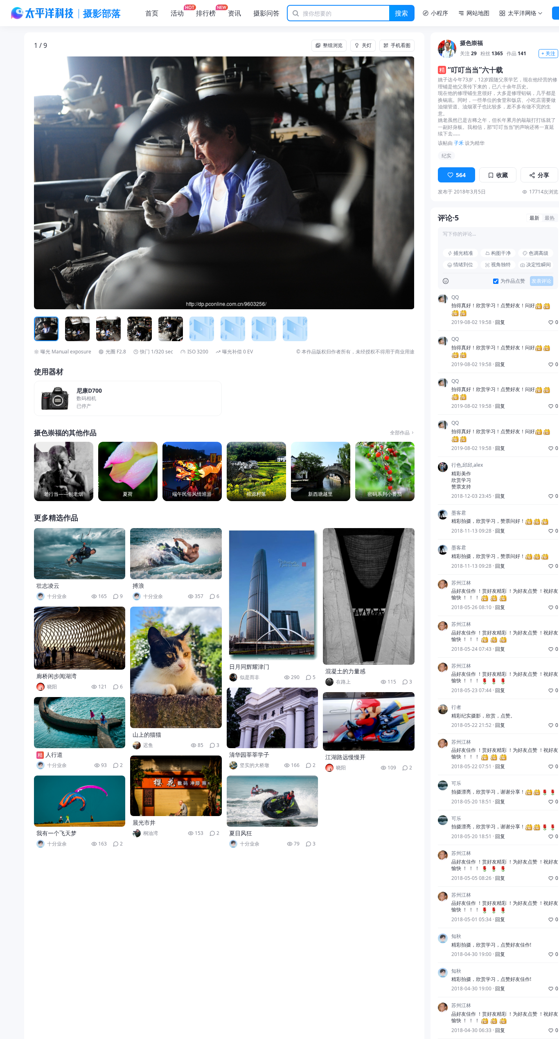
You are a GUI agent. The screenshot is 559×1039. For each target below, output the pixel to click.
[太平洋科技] (42, 13)
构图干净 (501, 253)
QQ (455, 297)
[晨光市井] (176, 786)
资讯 (234, 13)
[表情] (446, 281)
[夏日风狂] (272, 801)
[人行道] (80, 722)
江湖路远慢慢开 (345, 757)
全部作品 (400, 433)
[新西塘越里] (320, 471)
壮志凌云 (47, 585)
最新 (534, 217)
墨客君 (458, 513)
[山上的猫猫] (176, 667)
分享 (543, 175)
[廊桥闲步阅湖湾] (80, 638)
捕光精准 (463, 253)
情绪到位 (463, 264)
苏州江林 (461, 583)
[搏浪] (176, 553)
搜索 (401, 13)
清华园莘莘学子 (249, 754)
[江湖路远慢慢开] (369, 721)
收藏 (502, 175)
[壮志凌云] (80, 553)
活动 (177, 13)
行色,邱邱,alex (467, 465)
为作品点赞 (512, 281)
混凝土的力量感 (345, 671)
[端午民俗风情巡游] (192, 471)
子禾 (459, 142)
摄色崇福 (471, 43)
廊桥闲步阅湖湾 (56, 676)
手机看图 (400, 45)
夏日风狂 (240, 833)
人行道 (54, 754)
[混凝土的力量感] (369, 596)
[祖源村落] (256, 471)
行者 (456, 707)
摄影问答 (266, 13)
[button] (72, 183)
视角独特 (501, 264)
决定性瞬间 (538, 264)
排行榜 (206, 13)
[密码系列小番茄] (385, 471)
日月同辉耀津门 (249, 666)
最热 (549, 217)
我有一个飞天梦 (56, 833)
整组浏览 (333, 45)
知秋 (456, 936)
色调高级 (538, 253)
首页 (151, 13)
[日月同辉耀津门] (272, 594)
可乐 (456, 783)
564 (461, 175)
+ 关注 (548, 53)
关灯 (367, 45)
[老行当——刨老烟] (63, 471)
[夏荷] (128, 471)
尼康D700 (89, 390)
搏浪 (138, 585)
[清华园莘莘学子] (272, 718)
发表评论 (541, 281)
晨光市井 (144, 822)
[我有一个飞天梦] (80, 801)
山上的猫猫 (147, 734)
